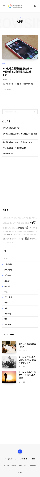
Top (20, 472)
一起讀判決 (8, 264)
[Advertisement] (20, 182)
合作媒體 (7, 275)
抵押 (28, 231)
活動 (6, 303)
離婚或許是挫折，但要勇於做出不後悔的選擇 (18, 142)
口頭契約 (6, 242)
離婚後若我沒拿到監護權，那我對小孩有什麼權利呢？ (27, 360)
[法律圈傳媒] (15, 6)
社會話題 (7, 314)
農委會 (21, 218)
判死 (12, 218)
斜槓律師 (19, 239)
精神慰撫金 (17, 223)
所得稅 (32, 239)
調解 (33, 234)
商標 (33, 222)
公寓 (3, 218)
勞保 (31, 234)
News (4, 64)
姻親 (15, 218)
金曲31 (15, 231)
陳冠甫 (11, 242)
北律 (17, 218)
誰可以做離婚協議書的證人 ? (12, 128)
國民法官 (14, 239)
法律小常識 (8, 297)
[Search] (34, 6)
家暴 (28, 234)
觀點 (6, 319)
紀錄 (9, 218)
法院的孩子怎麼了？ (9, 153)
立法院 (11, 231)
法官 (4, 228)
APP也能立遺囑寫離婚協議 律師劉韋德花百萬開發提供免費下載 (17, 71)
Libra (30, 228)
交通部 (25, 238)
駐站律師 (7, 325)
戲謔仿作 (27, 223)
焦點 (6, 308)
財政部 (35, 228)
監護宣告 (23, 231)
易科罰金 (5, 231)
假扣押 (16, 234)
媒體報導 (7, 281)
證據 (6, 218)
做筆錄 (25, 218)
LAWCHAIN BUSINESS (27, 459)
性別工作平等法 (22, 234)
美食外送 (23, 227)
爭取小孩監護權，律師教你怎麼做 (14, 148)
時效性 (22, 223)
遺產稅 (29, 218)
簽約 (7, 228)
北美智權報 (8, 270)
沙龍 (6, 292)
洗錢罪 (19, 231)
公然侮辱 (7, 239)
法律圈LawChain (11, 459)
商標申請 (10, 234)
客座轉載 (7, 286)
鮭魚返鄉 (11, 228)
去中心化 (32, 231)
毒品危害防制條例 (9, 223)
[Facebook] (20, 451)
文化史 (16, 228)
